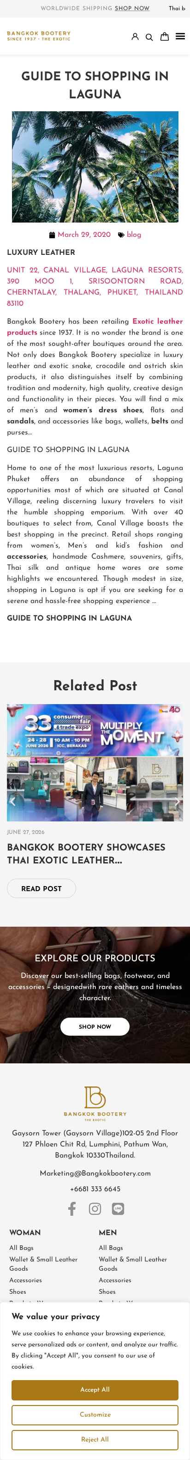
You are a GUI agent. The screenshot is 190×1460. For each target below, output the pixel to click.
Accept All (95, 1390)
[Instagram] (95, 1209)
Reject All (95, 1439)
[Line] (118, 1209)
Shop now (132, 9)
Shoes (17, 1292)
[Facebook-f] (72, 1209)
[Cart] (164, 36)
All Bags (21, 1248)
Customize (95, 1415)
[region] (95, 1381)
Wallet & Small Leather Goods (43, 1264)
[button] (180, 36)
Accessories (25, 1280)
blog (134, 235)
